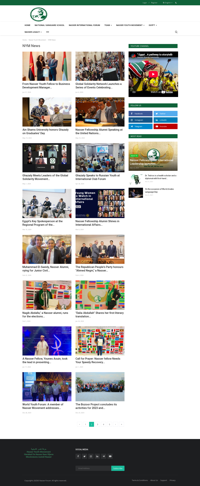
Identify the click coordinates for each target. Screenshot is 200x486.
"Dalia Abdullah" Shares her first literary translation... (100, 314)
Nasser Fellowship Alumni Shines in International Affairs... (97, 223)
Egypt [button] (152, 25)
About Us (154, 480)
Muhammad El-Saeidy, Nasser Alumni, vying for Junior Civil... (45, 268)
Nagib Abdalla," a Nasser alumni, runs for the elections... (45, 314)
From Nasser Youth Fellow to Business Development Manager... (46, 85)
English (167, 2)
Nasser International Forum (84, 25)
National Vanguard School (49, 25)
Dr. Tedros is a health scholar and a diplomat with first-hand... (160, 177)
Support (163, 480)
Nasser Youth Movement (37, 40)
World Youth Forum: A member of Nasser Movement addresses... (42, 406)
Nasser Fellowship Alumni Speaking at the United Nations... (99, 131)
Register (154, 2)
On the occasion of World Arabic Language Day (159, 190)
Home (27, 25)
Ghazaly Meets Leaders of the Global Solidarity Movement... (45, 177)
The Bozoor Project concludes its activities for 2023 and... (96, 406)
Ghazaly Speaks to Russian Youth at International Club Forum (98, 177)
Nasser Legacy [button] (32, 32)
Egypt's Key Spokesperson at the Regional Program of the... (42, 223)
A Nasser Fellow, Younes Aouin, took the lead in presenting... (44, 360)
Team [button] (107, 25)
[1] (176, 3)
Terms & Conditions (140, 480)
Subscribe (117, 468)
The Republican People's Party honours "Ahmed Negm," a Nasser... (99, 268)
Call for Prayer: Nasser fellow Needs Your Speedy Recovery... (98, 360)
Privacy (173, 480)
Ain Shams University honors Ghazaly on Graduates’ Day (45, 131)
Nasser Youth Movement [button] (129, 25)
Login (145, 2)
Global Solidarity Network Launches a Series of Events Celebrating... (99, 85)
